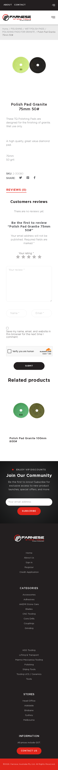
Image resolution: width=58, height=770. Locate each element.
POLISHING (16, 29)
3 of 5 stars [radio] (29, 257)
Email (9, 496)
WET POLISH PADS (34, 29)
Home (5, 29)
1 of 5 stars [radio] (18, 257)
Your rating (26, 253)
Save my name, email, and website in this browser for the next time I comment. (28, 334)
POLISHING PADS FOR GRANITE (18, 32)
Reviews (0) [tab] (16, 190)
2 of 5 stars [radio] (23, 257)
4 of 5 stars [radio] (34, 257)
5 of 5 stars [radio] (40, 257)
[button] (53, 5)
